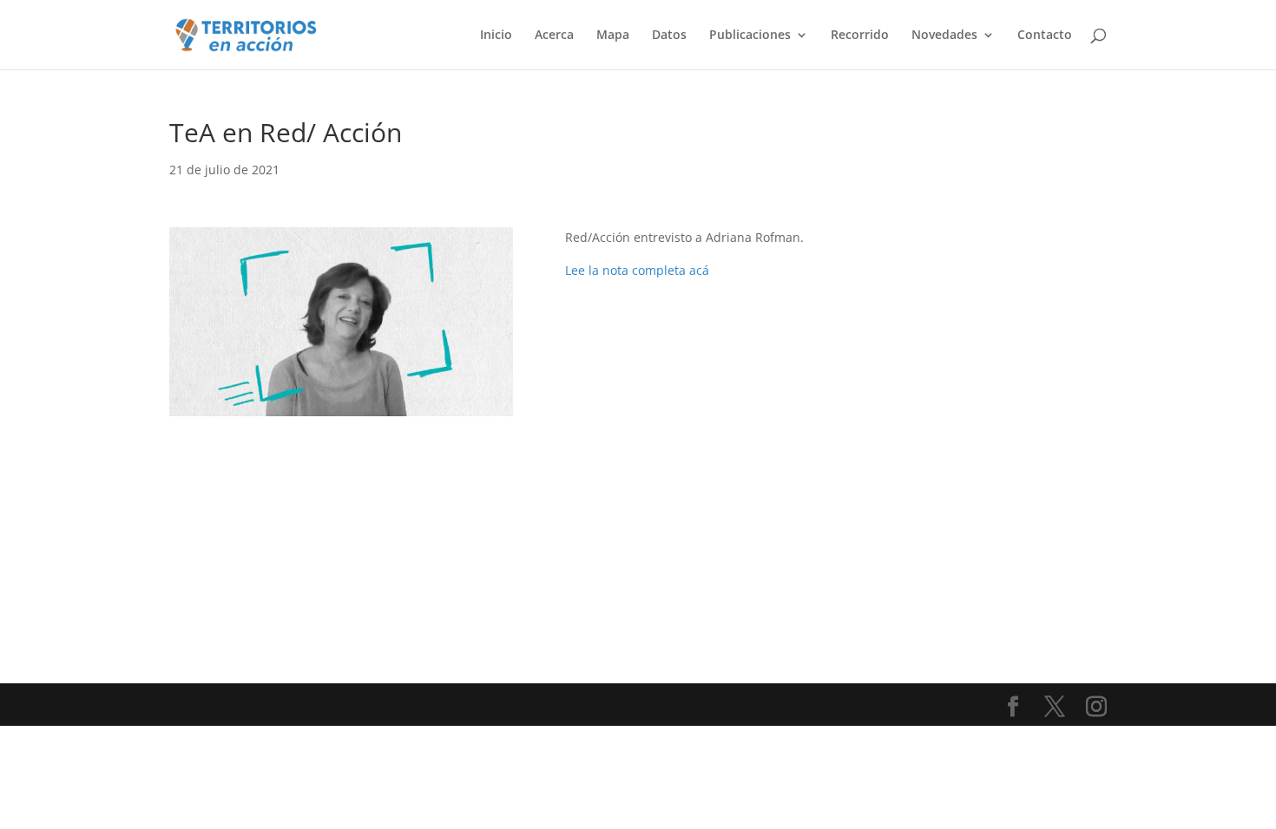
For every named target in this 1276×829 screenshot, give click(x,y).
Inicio (496, 35)
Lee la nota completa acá (637, 270)
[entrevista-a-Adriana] (341, 416)
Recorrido (860, 35)
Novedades (944, 35)
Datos (669, 35)
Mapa (612, 35)
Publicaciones (750, 35)
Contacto (1044, 35)
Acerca (554, 35)
